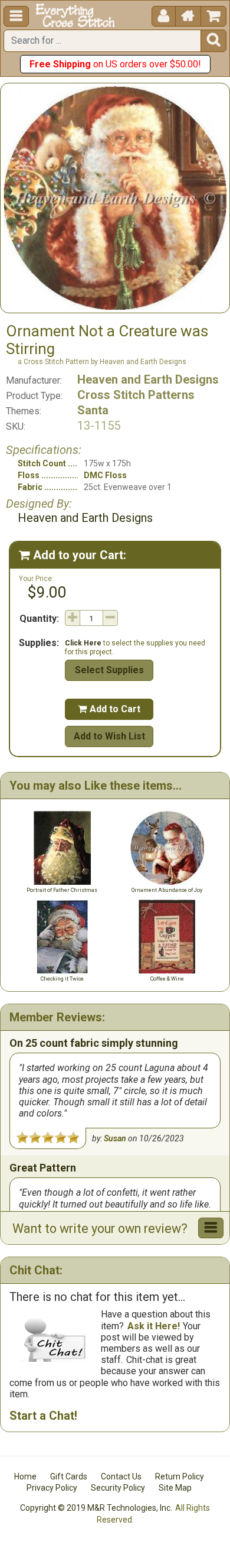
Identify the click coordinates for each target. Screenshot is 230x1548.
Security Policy (118, 1487)
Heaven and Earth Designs (148, 379)
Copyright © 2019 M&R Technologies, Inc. (96, 1508)
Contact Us (121, 1476)
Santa (93, 410)
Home (25, 1476)
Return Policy (179, 1476)
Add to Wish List (109, 736)
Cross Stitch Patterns (136, 395)
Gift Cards (68, 1476)
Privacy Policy (52, 1487)
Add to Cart (109, 709)
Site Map (175, 1487)
